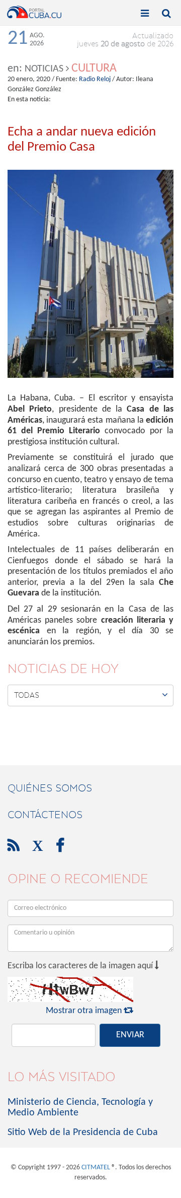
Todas (91, 694)
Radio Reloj (95, 79)
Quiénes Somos (50, 787)
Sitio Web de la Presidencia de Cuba (83, 1132)
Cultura (94, 68)
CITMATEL (95, 1167)
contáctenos (45, 814)
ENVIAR (130, 1035)
